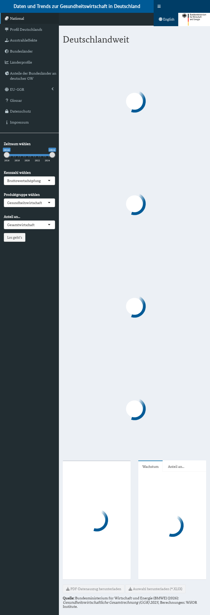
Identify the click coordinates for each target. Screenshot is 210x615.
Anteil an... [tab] (176, 466)
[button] (159, 6)
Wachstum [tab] (150, 466)
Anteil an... (12, 216)
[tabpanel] (134, 322)
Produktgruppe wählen (22, 194)
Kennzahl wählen (17, 172)
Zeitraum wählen (17, 143)
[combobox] (41, 180)
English (168, 19)
